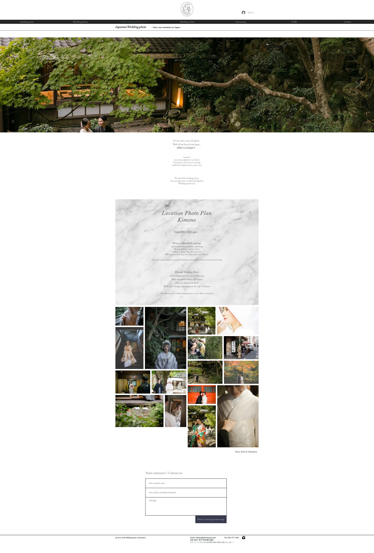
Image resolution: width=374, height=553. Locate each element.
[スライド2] (185, 125)
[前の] (16, 85)
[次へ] (357, 85)
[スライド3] (188, 125)
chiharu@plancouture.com (205, 537)
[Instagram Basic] (243, 537)
